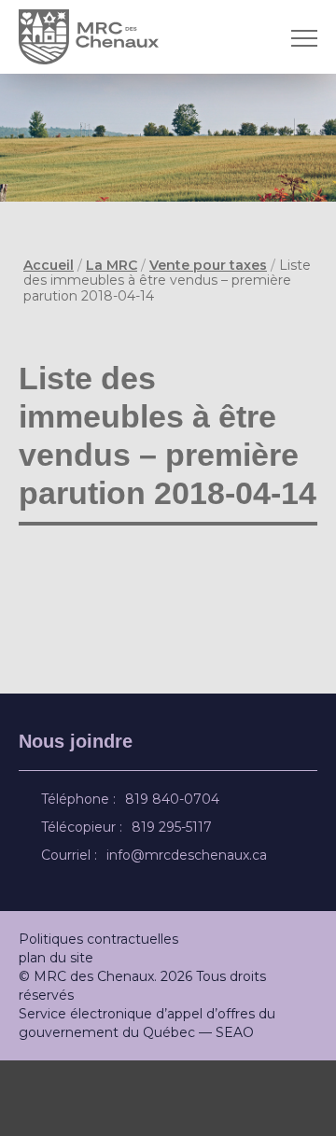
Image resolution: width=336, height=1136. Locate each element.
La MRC (111, 265)
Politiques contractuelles (98, 1014)
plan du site (56, 1033)
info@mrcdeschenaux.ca (189, 930)
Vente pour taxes (208, 265)
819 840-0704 (175, 874)
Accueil (48, 265)
